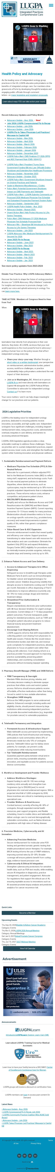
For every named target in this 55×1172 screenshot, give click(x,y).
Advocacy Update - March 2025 (21, 254)
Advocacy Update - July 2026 (20, 126)
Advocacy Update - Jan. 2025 (20, 260)
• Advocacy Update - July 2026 (14, 1120)
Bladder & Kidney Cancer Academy (31, 925)
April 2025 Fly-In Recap (18, 248)
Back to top (26, 1162)
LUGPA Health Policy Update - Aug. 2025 (24, 206)
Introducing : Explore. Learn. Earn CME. (27, 1035)
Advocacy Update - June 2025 (20, 242)
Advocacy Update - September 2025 (23, 203)
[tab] (27, 266)
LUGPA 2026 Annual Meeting (27, 931)
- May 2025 (28, 245)
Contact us (12, 391)
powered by (21, 1168)
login (25, 1095)
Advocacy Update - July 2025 (20, 230)
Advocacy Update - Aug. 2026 (20, 120)
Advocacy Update (15, 245)
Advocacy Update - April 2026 (20, 141)
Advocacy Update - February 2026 (22, 147)
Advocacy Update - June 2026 (20, 129)
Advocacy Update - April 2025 (20, 251)
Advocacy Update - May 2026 (20, 138)
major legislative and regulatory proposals (29, 95)
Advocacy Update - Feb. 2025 (20, 257)
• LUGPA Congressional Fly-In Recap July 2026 (21, 1112)
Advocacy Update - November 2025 (22, 173)
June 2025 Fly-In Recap (18, 239)
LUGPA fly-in (12, 382)
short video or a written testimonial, (22, 362)
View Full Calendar (27, 948)
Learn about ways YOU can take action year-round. (24, 101)
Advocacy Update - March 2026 (21, 144)
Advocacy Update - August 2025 (21, 209)
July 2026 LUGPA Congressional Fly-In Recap (28, 123)
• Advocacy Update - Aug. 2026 (15, 1109)
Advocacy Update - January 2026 (21, 150)
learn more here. (12, 291)
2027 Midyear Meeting (26, 942)
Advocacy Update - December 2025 (22, 153)
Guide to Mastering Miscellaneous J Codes (26, 185)
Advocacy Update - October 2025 (22, 176)
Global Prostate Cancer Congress (29, 936)
